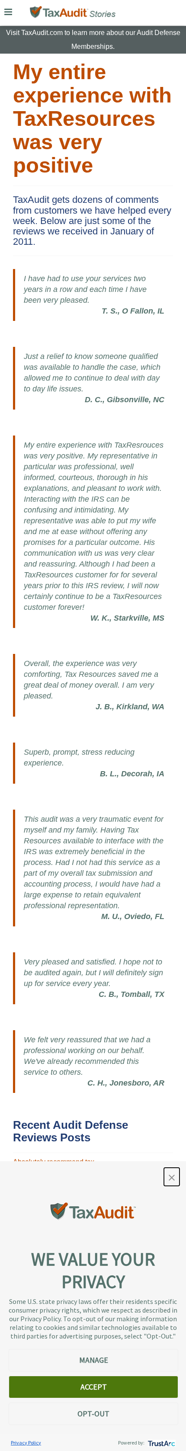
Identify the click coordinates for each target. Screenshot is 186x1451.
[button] (171, 1177)
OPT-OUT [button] (93, 1414)
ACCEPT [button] (93, 1387)
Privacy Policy (26, 1442)
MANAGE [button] (93, 1360)
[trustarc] (160, 1442)
